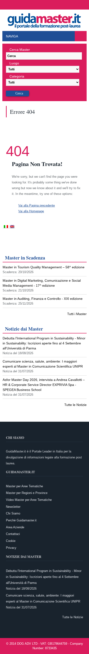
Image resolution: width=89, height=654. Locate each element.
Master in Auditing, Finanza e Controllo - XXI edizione (43, 299)
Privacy (11, 548)
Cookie (10, 541)
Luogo (14, 63)
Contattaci (13, 534)
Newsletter (13, 507)
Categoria (16, 76)
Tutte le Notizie (75, 405)
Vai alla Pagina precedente (36, 205)
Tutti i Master (77, 314)
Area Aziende (15, 527)
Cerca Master (19, 50)
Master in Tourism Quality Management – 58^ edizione (43, 267)
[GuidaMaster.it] (45, 19)
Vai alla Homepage (31, 211)
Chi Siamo (13, 513)
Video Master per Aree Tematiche (29, 500)
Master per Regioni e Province (26, 493)
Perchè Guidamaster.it (21, 520)
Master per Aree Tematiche (24, 486)
